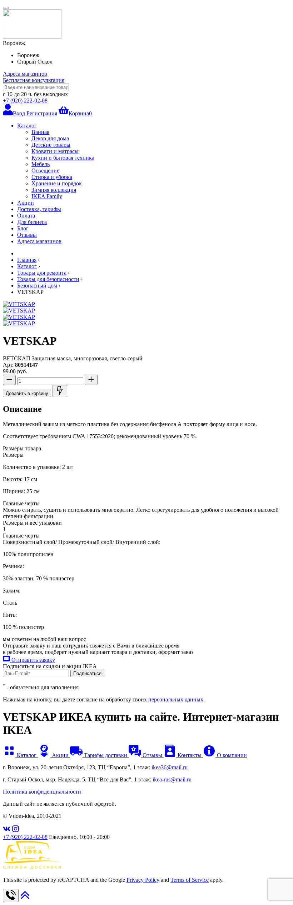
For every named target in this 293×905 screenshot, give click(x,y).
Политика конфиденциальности (42, 792)
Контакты (189, 755)
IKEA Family (46, 196)
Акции (25, 203)
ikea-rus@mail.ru (172, 779)
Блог (23, 228)
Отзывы (27, 235)
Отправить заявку (32, 660)
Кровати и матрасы (55, 151)
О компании (231, 755)
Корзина (80, 113)
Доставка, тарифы (39, 209)
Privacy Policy (142, 880)
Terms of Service (189, 880)
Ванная (40, 132)
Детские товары (50, 145)
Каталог (27, 125)
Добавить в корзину (27, 393)
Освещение (45, 171)
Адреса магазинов (25, 74)
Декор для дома (50, 138)
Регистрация (41, 113)
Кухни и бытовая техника (62, 158)
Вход (19, 113)
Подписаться (87, 673)
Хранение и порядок (56, 183)
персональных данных (175, 699)
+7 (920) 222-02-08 (25, 101)
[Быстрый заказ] (60, 391)
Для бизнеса (32, 222)
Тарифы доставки (106, 755)
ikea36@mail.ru (170, 767)
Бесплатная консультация (33, 80)
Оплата (26, 215)
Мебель (40, 164)
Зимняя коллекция (53, 190)
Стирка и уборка (51, 177)
